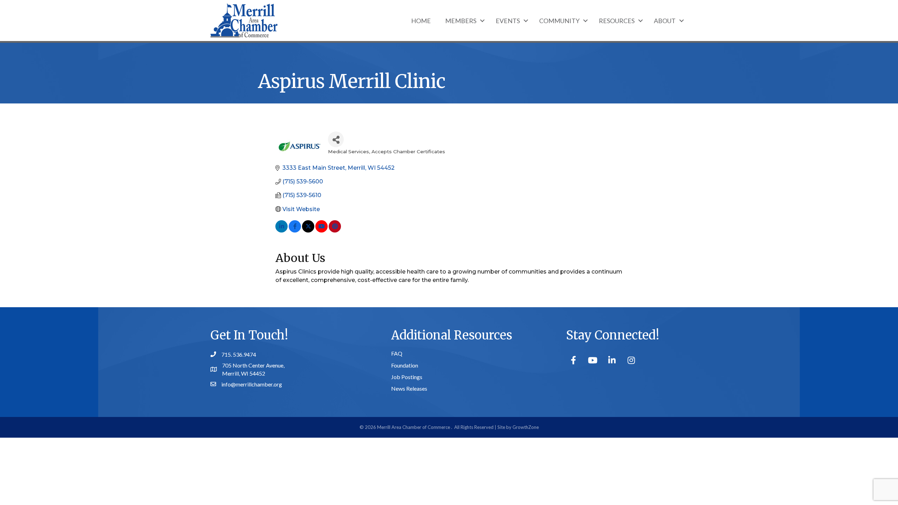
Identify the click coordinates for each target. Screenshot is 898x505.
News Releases (409, 388)
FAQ (396, 353)
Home (421, 21)
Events (508, 21)
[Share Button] (336, 139)
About (665, 21)
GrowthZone (525, 427)
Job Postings (406, 376)
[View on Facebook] (295, 230)
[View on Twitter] (308, 230)
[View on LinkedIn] (281, 230)
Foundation (404, 365)
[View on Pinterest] (335, 230)
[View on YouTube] (321, 230)
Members (460, 21)
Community (559, 21)
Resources (617, 21)
